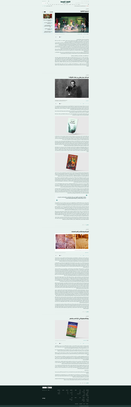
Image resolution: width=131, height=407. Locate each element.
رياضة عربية (88, 400)
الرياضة (59, 4)
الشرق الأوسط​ (79, 4)
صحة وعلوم (67, 4)
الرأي (74, 4)
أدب (85, 224)
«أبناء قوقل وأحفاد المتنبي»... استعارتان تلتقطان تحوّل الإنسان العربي (47, 26)
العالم (76, 4)
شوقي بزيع (87, 100)
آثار (83, 311)
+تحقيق (84, 401)
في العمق (56, 4)
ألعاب (50, 4)
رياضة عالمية (88, 401)
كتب (83, 224)
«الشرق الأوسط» (85, 340)
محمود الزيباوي (86, 252)
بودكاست (52, 4)
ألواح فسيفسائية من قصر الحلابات (80, 232)
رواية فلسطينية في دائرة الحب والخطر (79, 318)
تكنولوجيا (64, 4)
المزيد (48, 4)
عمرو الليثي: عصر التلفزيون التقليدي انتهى (48, 29)
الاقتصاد (72, 4)
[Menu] (88, 4)
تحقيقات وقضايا (83, 400)
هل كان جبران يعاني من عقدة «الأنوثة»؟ (79, 77)
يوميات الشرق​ (61, 4)
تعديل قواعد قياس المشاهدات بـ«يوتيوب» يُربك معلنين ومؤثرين (47, 32)
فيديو (54, 4)
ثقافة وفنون (70, 4)
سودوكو (71, 400)
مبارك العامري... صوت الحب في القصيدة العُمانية (47, 23)
